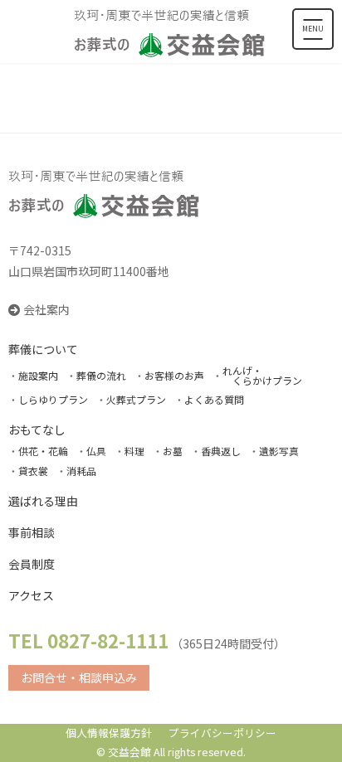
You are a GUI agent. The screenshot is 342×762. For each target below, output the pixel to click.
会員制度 (31, 564)
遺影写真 (279, 451)
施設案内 (38, 375)
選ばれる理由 (43, 501)
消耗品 (81, 471)
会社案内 (46, 309)
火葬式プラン (136, 399)
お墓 (173, 451)
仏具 (96, 451)
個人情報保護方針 (109, 732)
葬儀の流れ (101, 375)
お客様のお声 (174, 375)
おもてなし (37, 429)
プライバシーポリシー (222, 732)
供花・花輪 (43, 451)
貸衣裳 (33, 471)
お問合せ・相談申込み (79, 677)
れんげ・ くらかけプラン (262, 375)
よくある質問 (214, 399)
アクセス (31, 595)
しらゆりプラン (53, 399)
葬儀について (43, 349)
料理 (134, 451)
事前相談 (31, 532)
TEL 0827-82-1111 (88, 640)
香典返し (221, 451)
